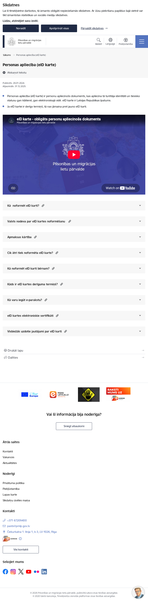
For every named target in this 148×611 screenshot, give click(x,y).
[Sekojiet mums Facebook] (5, 571)
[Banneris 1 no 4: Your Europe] (30, 394)
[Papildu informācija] (20, 538)
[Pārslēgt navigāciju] (141, 41)
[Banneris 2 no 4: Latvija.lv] (59, 394)
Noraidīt (21, 28)
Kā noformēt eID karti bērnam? (28, 268)
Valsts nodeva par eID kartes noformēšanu (36, 221)
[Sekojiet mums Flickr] (36, 571)
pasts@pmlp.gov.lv (18, 526)
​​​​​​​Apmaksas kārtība (19, 237)
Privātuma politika (13, 483)
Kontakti (8, 451)
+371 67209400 (17, 520)
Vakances (8, 457)
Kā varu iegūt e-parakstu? (24, 300)
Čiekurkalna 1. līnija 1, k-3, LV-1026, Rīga (32, 531)
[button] (42, 205)
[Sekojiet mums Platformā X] (21, 571)
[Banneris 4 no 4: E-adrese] (118, 394)
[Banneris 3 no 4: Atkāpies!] (89, 394)
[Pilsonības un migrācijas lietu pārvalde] (24, 41)
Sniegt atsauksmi (74, 426)
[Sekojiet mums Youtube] (28, 571)
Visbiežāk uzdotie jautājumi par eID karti (34, 331)
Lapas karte (10, 494)
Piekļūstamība (11, 488)
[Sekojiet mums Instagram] (13, 571)
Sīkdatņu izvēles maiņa (16, 500)
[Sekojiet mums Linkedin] (44, 571)
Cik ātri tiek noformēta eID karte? (30, 253)
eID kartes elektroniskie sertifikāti (30, 315)
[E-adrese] (10, 539)
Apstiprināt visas (59, 28)
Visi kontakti (21, 549)
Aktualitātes (10, 463)
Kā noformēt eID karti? (23, 205)
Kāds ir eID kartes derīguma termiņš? (32, 284)
